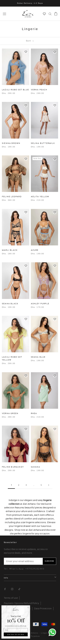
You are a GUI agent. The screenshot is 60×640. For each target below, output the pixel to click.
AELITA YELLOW (40, 196)
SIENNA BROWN (11, 143)
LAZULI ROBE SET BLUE (15, 90)
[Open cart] (55, 13)
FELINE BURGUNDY (13, 467)
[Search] (50, 13)
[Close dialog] (28, 607)
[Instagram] (12, 588)
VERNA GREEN (10, 413)
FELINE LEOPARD (12, 196)
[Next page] (48, 485)
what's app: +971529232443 (26, 569)
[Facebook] (5, 588)
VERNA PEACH (39, 90)
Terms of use (11, 597)
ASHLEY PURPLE (40, 303)
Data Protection (43, 608)
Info (6, 578)
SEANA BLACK (10, 303)
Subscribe (49, 561)
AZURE (35, 250)
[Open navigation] (4, 13)
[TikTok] (19, 588)
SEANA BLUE (38, 357)
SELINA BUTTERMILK (43, 143)
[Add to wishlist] (26, 52)
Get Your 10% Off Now (15, 634)
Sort (29, 41)
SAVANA (35, 467)
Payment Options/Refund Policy (21, 603)
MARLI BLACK (10, 250)
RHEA (34, 413)
